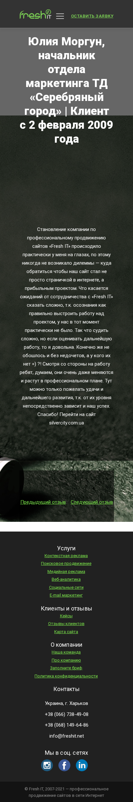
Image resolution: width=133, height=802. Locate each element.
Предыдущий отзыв (43, 502)
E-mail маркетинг (66, 595)
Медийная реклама (66, 571)
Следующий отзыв (92, 502)
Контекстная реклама (66, 555)
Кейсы (66, 615)
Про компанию (66, 660)
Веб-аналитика (66, 579)
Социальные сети (66, 587)
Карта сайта (66, 631)
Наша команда (66, 652)
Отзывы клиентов (66, 623)
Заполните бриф (66, 667)
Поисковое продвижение (66, 563)
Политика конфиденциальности (66, 676)
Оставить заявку (92, 16)
